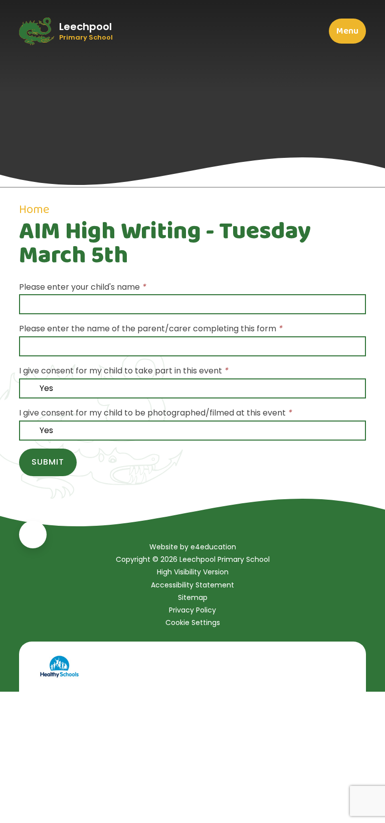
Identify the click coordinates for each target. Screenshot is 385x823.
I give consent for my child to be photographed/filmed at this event (155, 413)
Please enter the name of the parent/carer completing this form (151, 328)
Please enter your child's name (82, 287)
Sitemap (193, 597)
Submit (48, 462)
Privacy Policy (192, 610)
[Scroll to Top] (33, 534)
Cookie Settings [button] (192, 623)
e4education (213, 547)
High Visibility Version (193, 572)
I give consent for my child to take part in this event (124, 370)
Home (34, 210)
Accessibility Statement (192, 585)
